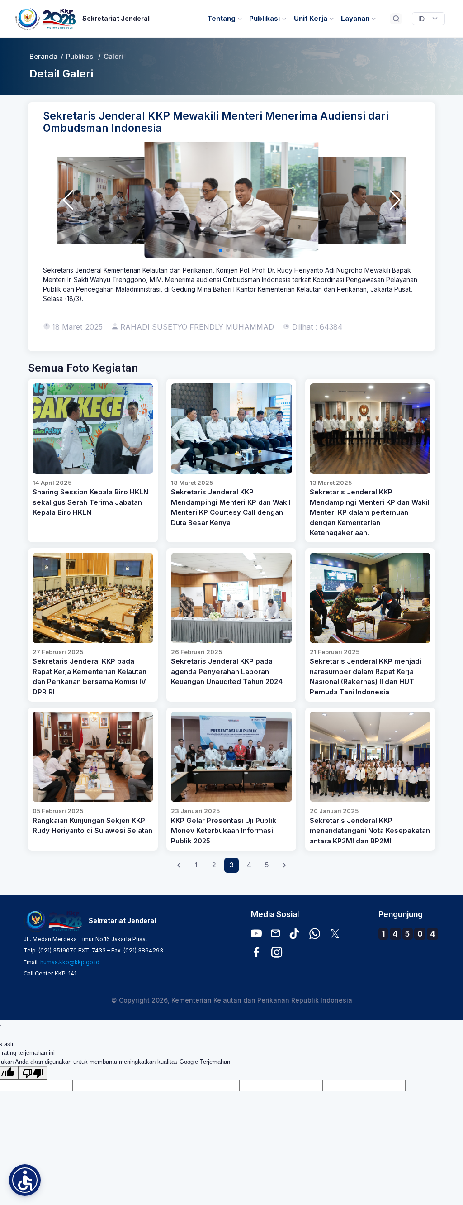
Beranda (43, 57)
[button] (68, 200)
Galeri (113, 57)
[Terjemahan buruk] (33, 1073)
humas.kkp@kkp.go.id (69, 962)
